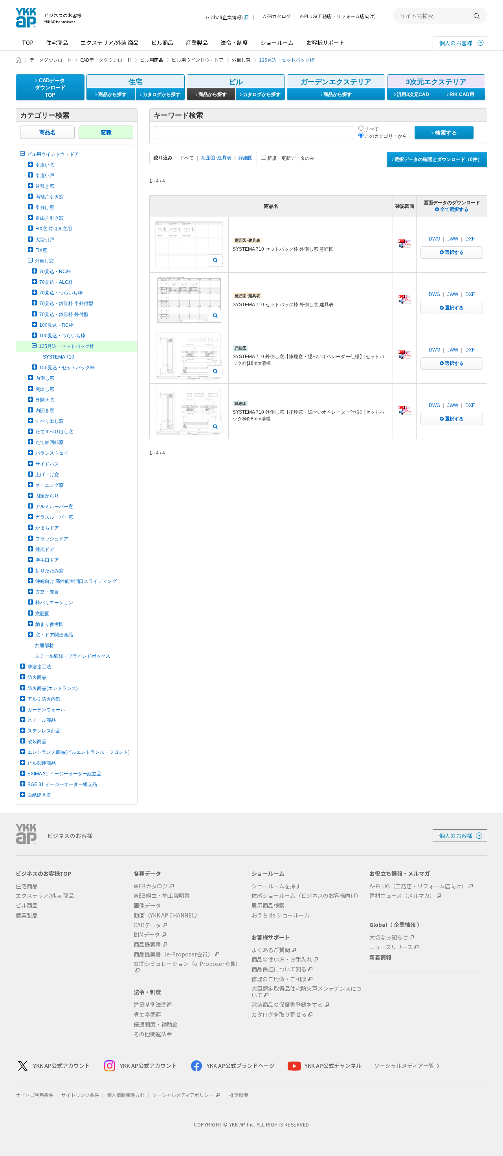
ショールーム (277, 42)
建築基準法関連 (153, 1004)
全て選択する (453, 209)
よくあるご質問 (271, 950)
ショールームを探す (276, 886)
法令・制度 (234, 42)
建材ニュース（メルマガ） (402, 895)
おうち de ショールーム (281, 915)
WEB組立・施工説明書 (162, 895)
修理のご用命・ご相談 (279, 979)
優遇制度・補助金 (156, 1024)
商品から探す (112, 94)
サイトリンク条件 (80, 1094)
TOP (27, 42)
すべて (371, 129)
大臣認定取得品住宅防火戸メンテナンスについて (307, 992)
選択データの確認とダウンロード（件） (437, 159)
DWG (434, 239)
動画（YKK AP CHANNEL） (167, 915)
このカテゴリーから (385, 136)
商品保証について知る (279, 969)
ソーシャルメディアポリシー (183, 1094)
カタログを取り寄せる (279, 1014)
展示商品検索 (268, 905)
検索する (445, 132)
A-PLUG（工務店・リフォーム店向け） (418, 886)
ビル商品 (162, 42)
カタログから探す (160, 94)
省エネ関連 (147, 1014)
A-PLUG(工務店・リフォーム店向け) (338, 16)
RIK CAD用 (461, 94)
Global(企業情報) (224, 17)
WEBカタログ (277, 16)
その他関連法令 (153, 1034)
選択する (454, 252)
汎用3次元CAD (412, 94)
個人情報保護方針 (126, 1094)
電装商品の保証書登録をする (287, 1004)
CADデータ (147, 925)
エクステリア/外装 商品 (110, 42)
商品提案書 (147, 944)
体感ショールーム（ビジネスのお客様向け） (307, 895)
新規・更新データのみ (290, 158)
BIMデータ (147, 934)
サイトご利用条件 (34, 1094)
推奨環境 (238, 1094)
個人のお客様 (455, 43)
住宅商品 (57, 42)
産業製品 (197, 42)
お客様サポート (325, 42)
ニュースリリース (391, 947)
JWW (452, 239)
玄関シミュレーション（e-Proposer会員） (187, 963)
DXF (470, 239)
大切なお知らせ (388, 937)
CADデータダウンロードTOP (50, 88)
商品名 (47, 132)
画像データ (147, 905)
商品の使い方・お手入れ (282, 959)
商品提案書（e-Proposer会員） (173, 954)
